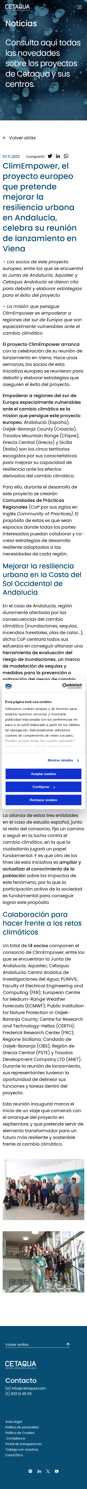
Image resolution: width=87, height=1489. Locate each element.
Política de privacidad (21, 1427)
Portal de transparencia (23, 1444)
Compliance (15, 1438)
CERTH (65, 1026)
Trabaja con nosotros (21, 1449)
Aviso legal (13, 1421)
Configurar (41, 787)
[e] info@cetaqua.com (25, 1388)
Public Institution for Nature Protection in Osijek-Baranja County (43, 1012)
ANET (73, 1059)
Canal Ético (14, 1455)
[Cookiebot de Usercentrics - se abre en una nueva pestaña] (62, 686)
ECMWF (35, 1006)
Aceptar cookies (43, 774)
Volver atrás (22, 138)
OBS (43, 1046)
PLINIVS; (69, 979)
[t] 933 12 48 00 (18, 1393)
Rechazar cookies (43, 800)
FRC (67, 1032)
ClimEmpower (44, 344)
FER (35, 992)
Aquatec (37, 966)
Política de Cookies (19, 1433)
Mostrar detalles (60, 760)
